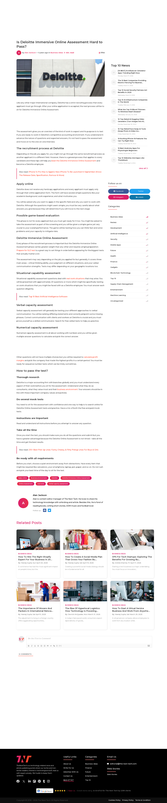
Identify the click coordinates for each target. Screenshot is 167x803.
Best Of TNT (68, 780)
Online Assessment (25, 484)
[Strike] (38, 645)
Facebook (119, 191)
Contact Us (67, 776)
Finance (88, 768)
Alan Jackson (30, 53)
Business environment (39, 478)
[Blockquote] (47, 645)
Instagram (119, 197)
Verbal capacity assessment (58, 484)
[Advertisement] (83, 28)
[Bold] (28, 645)
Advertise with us (70, 772)
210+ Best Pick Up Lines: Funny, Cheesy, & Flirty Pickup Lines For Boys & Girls (63, 450)
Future (88, 772)
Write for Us (68, 768)
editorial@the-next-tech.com (123, 764)
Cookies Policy (114, 800)
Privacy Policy (128, 800)
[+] (60, 646)
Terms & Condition (143, 800)
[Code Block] (50, 645)
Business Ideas (57, 53)
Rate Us (71, 791)
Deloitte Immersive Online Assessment (76, 478)
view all (142, 168)
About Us (67, 764)
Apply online (22, 478)
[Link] (54, 645)
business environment (67, 389)
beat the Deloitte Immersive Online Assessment (74, 161)
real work (40, 484)
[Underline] (35, 645)
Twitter (141, 191)
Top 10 (88, 780)
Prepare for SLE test (25, 250)
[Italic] (31, 645)
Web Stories (112, 774)
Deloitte (54, 478)
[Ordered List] (41, 645)
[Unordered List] (44, 645)
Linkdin (140, 197)
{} (57, 646)
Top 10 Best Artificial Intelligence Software (48, 297)
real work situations (75, 278)
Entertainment (91, 776)
